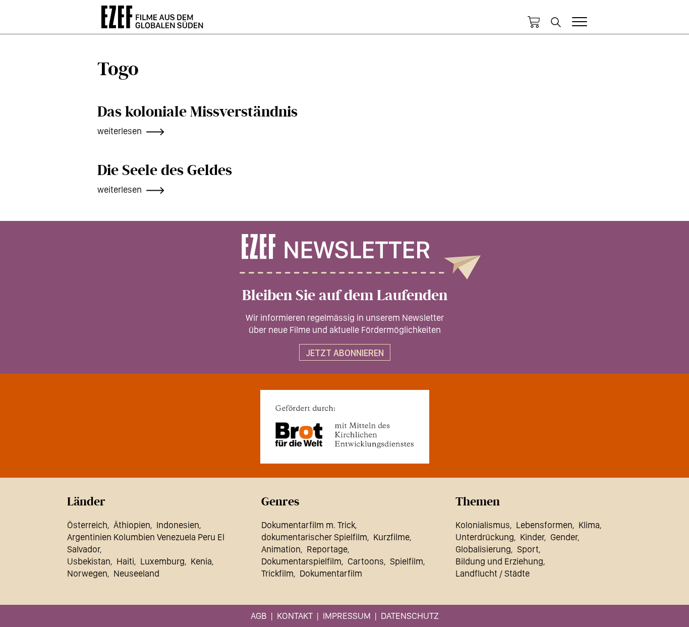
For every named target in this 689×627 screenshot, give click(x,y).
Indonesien (177, 525)
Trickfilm (277, 573)
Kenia (201, 561)
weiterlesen (119, 131)
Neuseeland (136, 573)
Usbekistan (88, 561)
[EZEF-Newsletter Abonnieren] (344, 256)
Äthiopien (131, 525)
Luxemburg (162, 561)
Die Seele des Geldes (164, 170)
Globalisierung (483, 549)
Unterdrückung (484, 537)
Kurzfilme (391, 537)
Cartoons (366, 561)
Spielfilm (406, 561)
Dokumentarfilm (331, 573)
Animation (281, 549)
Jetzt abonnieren (345, 353)
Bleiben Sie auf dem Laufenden (344, 296)
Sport (528, 549)
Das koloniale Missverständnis (197, 112)
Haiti (125, 561)
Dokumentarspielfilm (301, 561)
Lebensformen (544, 525)
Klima (589, 525)
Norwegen (87, 573)
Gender (564, 537)
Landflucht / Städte (492, 573)
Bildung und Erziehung (499, 561)
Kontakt (295, 615)
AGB (259, 615)
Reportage (327, 549)
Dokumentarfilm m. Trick (308, 525)
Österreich (87, 525)
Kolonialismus (482, 525)
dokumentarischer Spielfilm (314, 537)
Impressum (347, 615)
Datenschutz (410, 615)
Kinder (532, 537)
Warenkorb (534, 22)
